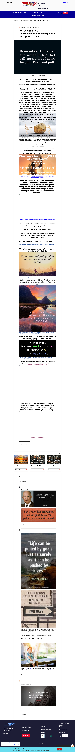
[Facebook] (40, 743)
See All (60, 453)
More (47, 20)
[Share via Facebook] (19, 444)
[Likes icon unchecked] (21, 524)
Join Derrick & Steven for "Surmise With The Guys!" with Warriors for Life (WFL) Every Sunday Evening (21, 466)
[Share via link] (26, 444)
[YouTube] (46, 743)
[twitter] (8, 2)
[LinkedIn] (39, 743)
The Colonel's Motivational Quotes (26, 20)
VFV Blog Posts (16, 20)
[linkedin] (6, 2)
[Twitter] (44, 743)
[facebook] (7, 2)
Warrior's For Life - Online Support (39, 20)
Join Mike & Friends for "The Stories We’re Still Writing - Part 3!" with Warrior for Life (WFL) (53, 466)
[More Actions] (55, 487)
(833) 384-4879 (7, 734)
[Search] (61, 14)
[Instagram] (42, 743)
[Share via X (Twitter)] (21, 444)
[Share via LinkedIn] (24, 444)
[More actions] (55, 27)
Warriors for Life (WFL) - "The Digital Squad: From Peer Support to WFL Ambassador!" (37, 466)
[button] (66, 0)
